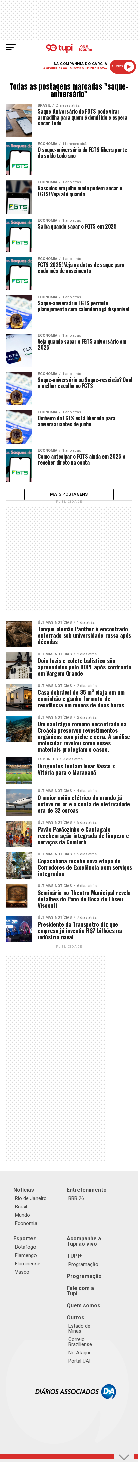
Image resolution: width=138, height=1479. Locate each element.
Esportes (25, 1238)
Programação (83, 1264)
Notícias (23, 1190)
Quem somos (83, 1305)
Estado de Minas (79, 1328)
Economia (26, 1223)
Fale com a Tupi (80, 1291)
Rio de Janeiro (31, 1198)
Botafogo (25, 1247)
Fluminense (27, 1264)
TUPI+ (74, 1256)
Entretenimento (87, 1190)
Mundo (22, 1215)
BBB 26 (76, 1198)
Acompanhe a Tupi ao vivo (84, 1241)
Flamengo (26, 1255)
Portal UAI (79, 1361)
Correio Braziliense (80, 1341)
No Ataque (80, 1353)
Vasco (22, 1272)
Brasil (21, 1207)
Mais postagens (69, 494)
